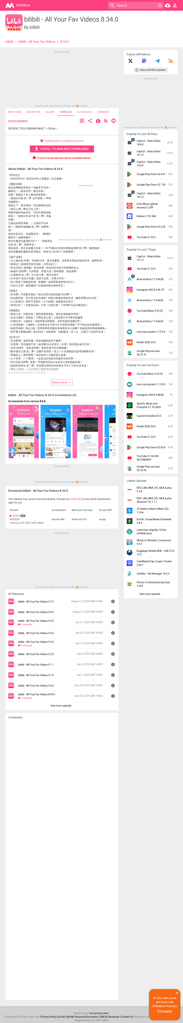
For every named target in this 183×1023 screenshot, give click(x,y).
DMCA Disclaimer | (110, 1016)
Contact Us (127, 1016)
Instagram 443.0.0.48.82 (150, 394)
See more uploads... (62, 705)
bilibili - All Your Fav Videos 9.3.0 (36, 641)
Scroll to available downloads (65, 148)
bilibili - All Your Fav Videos (36, 41)
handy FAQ (76, 499)
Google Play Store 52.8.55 (151, 447)
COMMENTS (104, 112)
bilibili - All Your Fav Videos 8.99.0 (36, 694)
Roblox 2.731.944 (146, 216)
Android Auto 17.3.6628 (150, 279)
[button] (82, 121)
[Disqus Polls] (62, 766)
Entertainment (18, 121)
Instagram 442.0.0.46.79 (150, 289)
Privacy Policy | (49, 1016)
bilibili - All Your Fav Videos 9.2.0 (36, 654)
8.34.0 (17, 515)
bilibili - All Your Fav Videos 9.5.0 (36, 620)
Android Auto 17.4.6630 (150, 321)
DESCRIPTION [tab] (33, 112)
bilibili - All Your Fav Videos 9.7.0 (36, 601)
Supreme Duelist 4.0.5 (149, 415)
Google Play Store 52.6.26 (151, 226)
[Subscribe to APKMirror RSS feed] (171, 62)
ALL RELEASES (84, 112)
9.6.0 (42, 401)
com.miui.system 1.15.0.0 (151, 331)
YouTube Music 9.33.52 (150, 310)
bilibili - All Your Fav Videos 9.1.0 (36, 675)
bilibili (35, 27)
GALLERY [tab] (50, 112)
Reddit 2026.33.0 (146, 342)
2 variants (26, 624)
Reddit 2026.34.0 (146, 426)
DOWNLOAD (66, 112)
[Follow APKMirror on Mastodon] (144, 62)
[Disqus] (62, 859)
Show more (60, 382)
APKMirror (23, 5)
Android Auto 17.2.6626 (150, 300)
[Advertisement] (62, 78)
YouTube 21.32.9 (146, 436)
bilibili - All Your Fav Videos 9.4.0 (36, 633)
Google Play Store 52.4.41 (151, 174)
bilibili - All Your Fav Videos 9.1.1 (36, 664)
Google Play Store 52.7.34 (151, 184)
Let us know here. (99, 1013)
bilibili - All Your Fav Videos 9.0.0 (36, 685)
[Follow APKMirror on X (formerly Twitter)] (130, 62)
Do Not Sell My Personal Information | (79, 1016)
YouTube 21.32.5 (146, 237)
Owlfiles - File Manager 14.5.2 (153, 573)
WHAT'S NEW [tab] (14, 112)
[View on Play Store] (98, 121)
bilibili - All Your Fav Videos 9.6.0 (36, 612)
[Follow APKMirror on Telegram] (157, 62)
